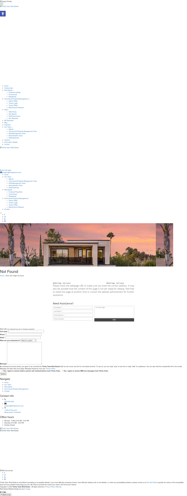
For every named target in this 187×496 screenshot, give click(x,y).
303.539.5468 (9, 401)
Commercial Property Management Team (23, 131)
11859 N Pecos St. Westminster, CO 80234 (12, 411)
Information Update (11, 142)
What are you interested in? (10, 340)
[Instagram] (5, 217)
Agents (11, 129)
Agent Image (26, 489)
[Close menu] (1, 3)
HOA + (6, 110)
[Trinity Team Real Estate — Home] (93, 428)
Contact (7, 144)
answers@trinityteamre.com (13, 406)
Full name (4, 331)
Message (3, 364)
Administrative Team (16, 135)
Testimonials (8, 88)
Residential (12, 97)
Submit (3, 374)
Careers (7, 140)
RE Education (9, 120)
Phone (3, 334)
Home (6, 86)
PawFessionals (14, 138)
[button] (3, 13)
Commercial (13, 94)
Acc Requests (13, 118)
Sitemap (58, 487)
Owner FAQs (13, 101)
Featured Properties (15, 192)
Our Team (7, 177)
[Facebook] (4, 214)
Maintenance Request (16, 107)
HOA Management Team (17, 133)
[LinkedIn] (4, 219)
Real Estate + (9, 90)
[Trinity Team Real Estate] (93, 45)
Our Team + (8, 127)
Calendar (7, 125)
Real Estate (8, 190)
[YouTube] (5, 221)
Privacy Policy (50, 368)
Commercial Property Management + (17, 99)
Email (2, 337)
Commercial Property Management (16, 198)
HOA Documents (14, 116)
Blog (5, 123)
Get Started (13, 114)
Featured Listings (15, 92)
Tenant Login (13, 103)
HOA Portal (12, 112)
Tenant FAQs (13, 105)
